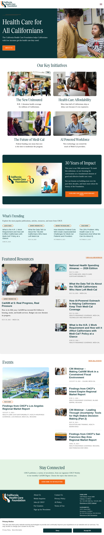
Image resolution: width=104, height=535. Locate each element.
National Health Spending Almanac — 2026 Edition (84, 267)
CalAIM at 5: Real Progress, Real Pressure (20, 304)
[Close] (101, 4)
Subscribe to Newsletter (52, 482)
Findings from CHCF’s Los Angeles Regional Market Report (22, 407)
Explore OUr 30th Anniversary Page (81, 194)
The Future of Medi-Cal (29, 140)
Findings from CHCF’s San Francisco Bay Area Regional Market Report (84, 437)
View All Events (95, 361)
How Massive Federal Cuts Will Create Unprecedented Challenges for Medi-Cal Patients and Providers (65, 233)
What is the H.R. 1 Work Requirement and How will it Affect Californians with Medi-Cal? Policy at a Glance (13, 234)
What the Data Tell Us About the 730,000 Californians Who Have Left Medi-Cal (37, 233)
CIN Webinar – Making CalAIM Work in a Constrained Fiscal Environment (83, 373)
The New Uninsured (29, 100)
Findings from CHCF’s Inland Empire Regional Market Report (82, 391)
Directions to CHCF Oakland (88, 503)
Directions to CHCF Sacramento (88, 515)
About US (8, 48)
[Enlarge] (48, 74)
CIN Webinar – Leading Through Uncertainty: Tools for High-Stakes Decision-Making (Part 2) (85, 414)
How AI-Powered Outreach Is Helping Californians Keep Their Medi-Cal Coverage (84, 305)
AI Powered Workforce (74, 140)
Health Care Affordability (75, 100)
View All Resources (94, 257)
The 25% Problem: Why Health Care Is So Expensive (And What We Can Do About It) (90, 233)
